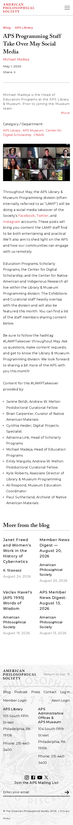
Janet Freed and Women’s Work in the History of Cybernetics (17, 551)
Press (35, 692)
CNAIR (39, 135)
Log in (65, 692)
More (65, 113)
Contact (50, 692)
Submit (67, 792)
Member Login (15, 700)
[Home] (26, 8)
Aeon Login (61, 700)
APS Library (24, 27)
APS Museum (33, 130)
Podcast (21, 692)
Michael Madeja (16, 59)
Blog (7, 27)
